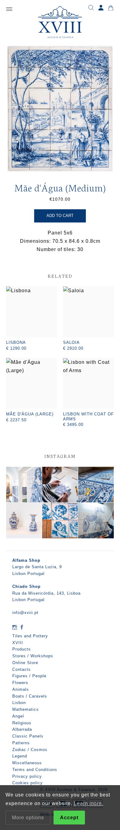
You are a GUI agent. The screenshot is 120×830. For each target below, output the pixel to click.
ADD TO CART (60, 215)
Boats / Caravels (29, 696)
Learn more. (88, 803)
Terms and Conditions (34, 769)
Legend (19, 756)
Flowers (20, 682)
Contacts (21, 669)
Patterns (21, 743)
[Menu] (9, 9)
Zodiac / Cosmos (29, 749)
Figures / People (29, 676)
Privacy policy (27, 776)
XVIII (17, 642)
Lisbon (19, 702)
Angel (18, 716)
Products (21, 649)
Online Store (25, 662)
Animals (20, 689)
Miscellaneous (27, 763)
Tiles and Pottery (30, 636)
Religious (21, 723)
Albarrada (22, 729)
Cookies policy (27, 783)
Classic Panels (27, 736)
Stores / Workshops (32, 656)
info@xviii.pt (25, 612)
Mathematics (25, 709)
